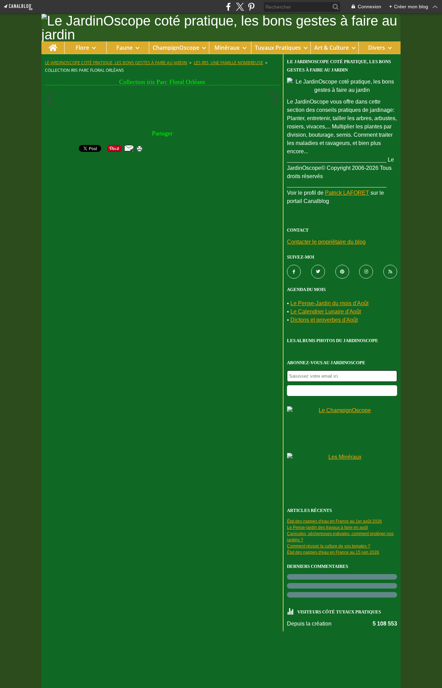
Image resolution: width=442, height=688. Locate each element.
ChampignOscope (176, 47)
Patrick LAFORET (347, 193)
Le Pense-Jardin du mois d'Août (329, 303)
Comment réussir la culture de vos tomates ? (328, 546)
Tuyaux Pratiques (278, 47)
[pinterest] (251, 7)
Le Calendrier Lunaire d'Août (325, 311)
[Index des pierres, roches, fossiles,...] (342, 474)
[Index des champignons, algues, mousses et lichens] (342, 427)
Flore (82, 47)
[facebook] (228, 7)
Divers (376, 47)
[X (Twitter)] (240, 7)
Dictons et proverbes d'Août (324, 320)
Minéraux (227, 47)
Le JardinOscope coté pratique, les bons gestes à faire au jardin (116, 63)
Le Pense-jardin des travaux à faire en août (327, 527)
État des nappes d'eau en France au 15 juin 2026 (333, 552)
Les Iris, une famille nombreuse (228, 63)
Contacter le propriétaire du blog (326, 242)
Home (53, 44)
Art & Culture (331, 47)
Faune (124, 47)
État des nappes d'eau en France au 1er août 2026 (334, 521)
